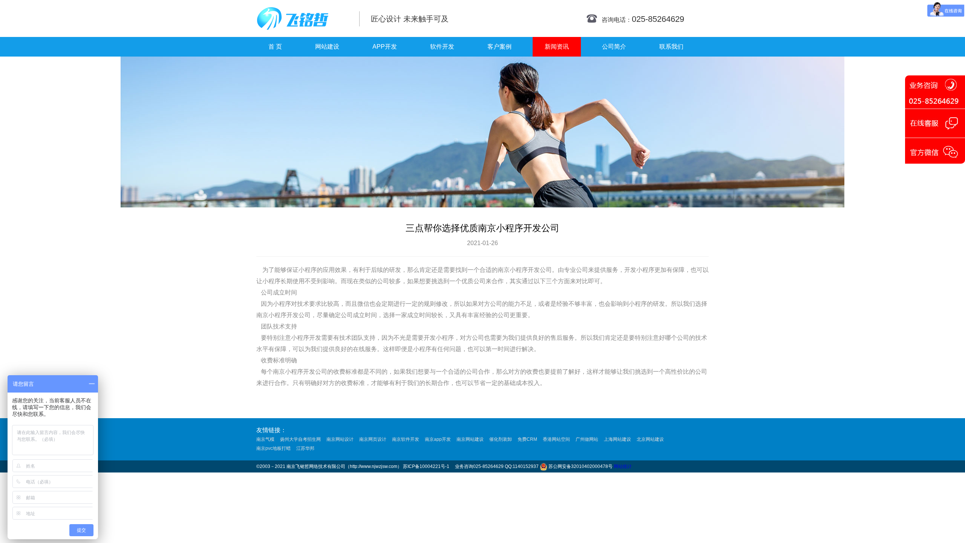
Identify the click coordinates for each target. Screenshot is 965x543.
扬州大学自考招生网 (300, 439)
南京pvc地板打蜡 (273, 448)
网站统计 (623, 466)
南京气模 (265, 439)
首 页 (275, 46)
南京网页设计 (372, 439)
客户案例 (499, 46)
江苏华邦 (305, 448)
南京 (504, 270)
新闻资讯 (557, 46)
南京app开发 (438, 439)
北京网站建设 (650, 439)
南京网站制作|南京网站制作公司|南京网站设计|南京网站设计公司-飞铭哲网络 (302, 18)
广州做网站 (587, 439)
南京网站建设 (470, 439)
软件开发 (442, 46)
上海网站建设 (617, 439)
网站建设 (327, 46)
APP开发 (384, 46)
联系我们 (671, 46)
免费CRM (527, 439)
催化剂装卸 (500, 439)
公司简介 (614, 46)
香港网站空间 (556, 439)
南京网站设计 (340, 439)
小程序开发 (525, 270)
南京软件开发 (405, 439)
